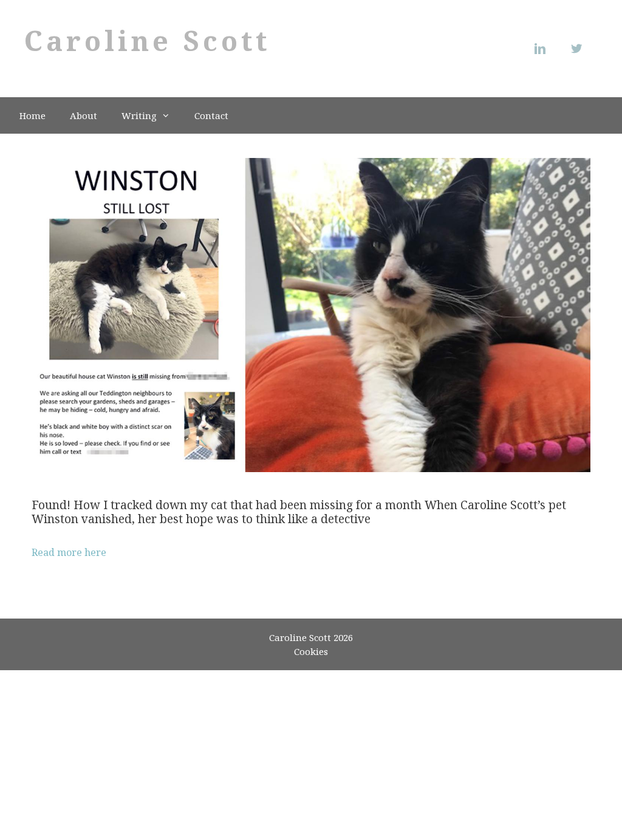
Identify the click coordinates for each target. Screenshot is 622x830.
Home (32, 115)
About (83, 115)
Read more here (69, 552)
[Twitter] (579, 48)
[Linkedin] (543, 48)
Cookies (311, 651)
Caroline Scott (147, 40)
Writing (139, 115)
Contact (211, 115)
